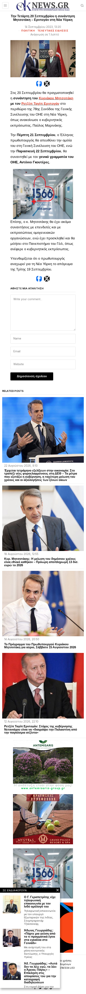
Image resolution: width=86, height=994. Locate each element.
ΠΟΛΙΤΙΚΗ (28, 30)
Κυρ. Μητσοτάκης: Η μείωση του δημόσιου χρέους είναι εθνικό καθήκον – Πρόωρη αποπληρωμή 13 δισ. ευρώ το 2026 (41, 562)
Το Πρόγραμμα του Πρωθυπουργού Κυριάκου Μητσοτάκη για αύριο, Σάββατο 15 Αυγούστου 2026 (40, 646)
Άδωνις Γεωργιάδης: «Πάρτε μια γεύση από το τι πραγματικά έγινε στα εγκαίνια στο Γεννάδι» (39, 937)
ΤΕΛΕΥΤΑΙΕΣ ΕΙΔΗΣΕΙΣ (52, 30)
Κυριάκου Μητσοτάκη (56, 98)
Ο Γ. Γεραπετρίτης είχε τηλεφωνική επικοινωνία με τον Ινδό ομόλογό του (40, 901)
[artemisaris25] (43, 765)
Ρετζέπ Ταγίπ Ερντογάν (40, 104)
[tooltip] (39, 83)
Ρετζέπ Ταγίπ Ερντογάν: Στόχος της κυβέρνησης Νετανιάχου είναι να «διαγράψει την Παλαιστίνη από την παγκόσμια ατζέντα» (40, 729)
